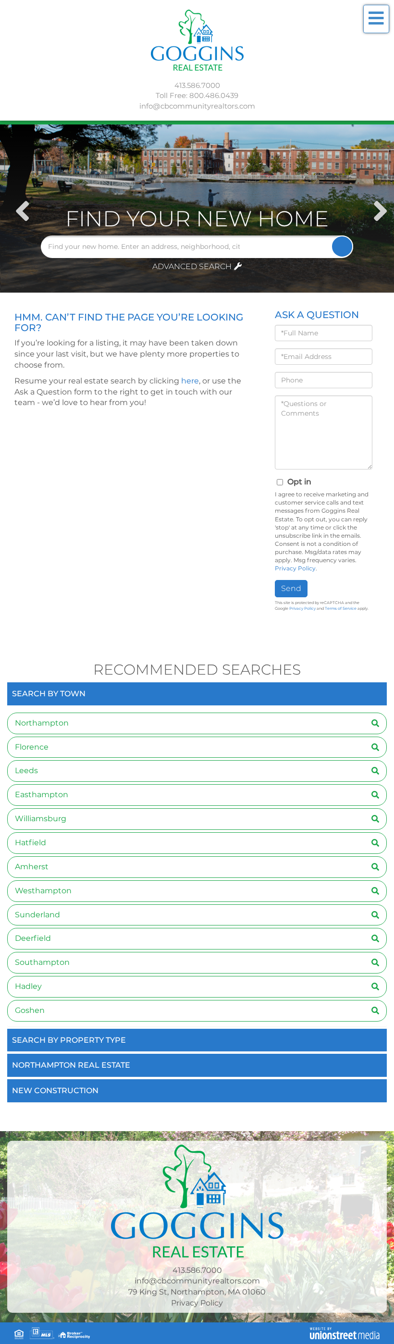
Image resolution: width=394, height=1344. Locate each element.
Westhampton (43, 890)
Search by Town (49, 693)
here (190, 380)
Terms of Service (341, 608)
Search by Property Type (69, 1040)
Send (291, 588)
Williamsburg (40, 818)
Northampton (42, 722)
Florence (32, 747)
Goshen (30, 1010)
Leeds (26, 770)
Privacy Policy (295, 568)
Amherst (32, 866)
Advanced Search (192, 266)
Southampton (42, 962)
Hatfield (30, 842)
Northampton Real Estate (71, 1065)
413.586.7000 (197, 85)
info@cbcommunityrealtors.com (197, 106)
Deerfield (33, 938)
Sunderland (37, 914)
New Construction (55, 1090)
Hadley (28, 986)
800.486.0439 (213, 95)
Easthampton (41, 794)
